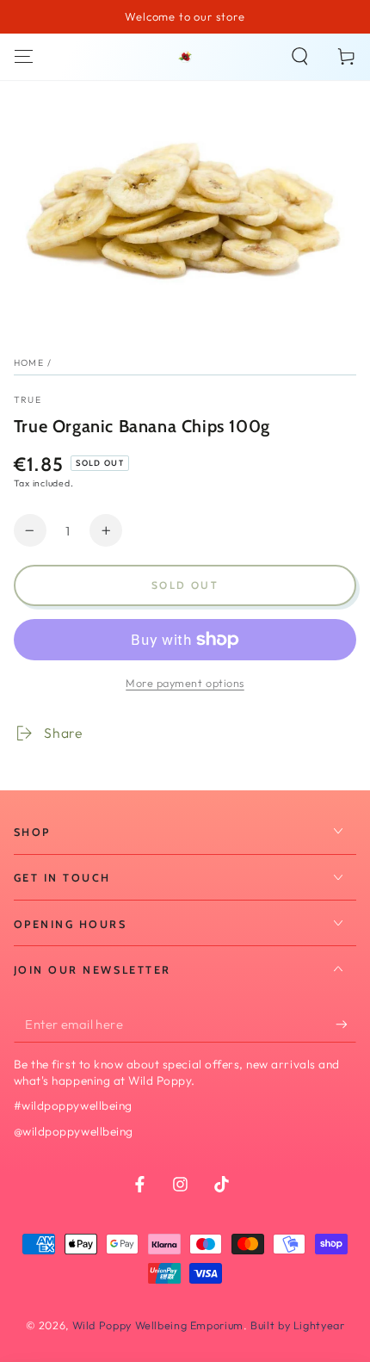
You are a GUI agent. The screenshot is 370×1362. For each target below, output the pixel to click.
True (27, 399)
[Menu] (23, 56)
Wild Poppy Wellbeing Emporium (158, 1325)
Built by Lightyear (297, 1325)
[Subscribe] (346, 1024)
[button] (300, 56)
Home (29, 362)
